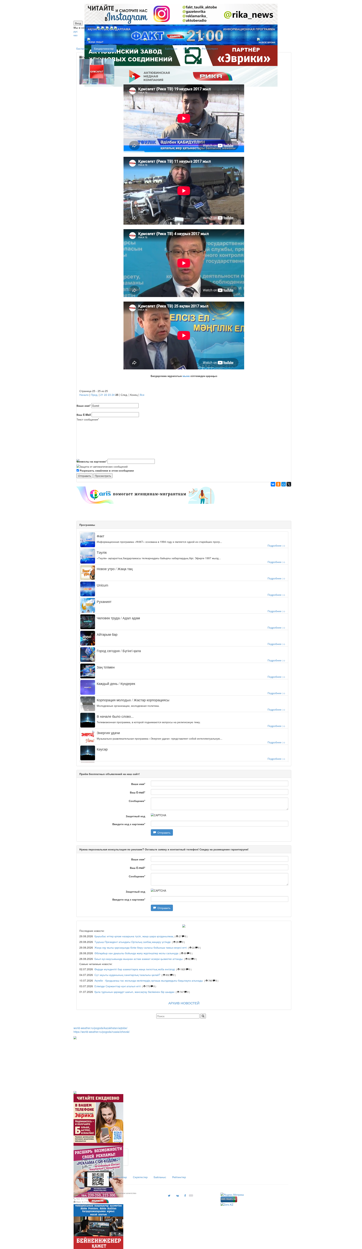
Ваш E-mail (137, 792)
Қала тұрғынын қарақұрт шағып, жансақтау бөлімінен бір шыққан (134, 992)
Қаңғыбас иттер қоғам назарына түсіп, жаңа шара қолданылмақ (134, 936)
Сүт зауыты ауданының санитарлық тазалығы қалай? (127, 975)
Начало (84, 395)
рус (76, 31)
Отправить (163, 832)
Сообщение (137, 801)
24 (113, 395)
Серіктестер (140, 1177)
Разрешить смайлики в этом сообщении (107, 470)
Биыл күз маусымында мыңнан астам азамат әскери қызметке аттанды (138, 959)
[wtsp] (115, 27)
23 (109, 395)
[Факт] (180, 2)
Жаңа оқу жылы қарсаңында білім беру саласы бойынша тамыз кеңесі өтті (140, 947)
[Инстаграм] (178, 2)
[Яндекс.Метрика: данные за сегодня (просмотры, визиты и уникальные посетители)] (232, 1194)
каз (75, 35)
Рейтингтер (179, 1177)
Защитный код (135, 816)
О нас (97, 1177)
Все (142, 395)
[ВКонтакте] (273, 484)
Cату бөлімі (127, 48)
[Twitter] (107, 27)
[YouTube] (111, 27)
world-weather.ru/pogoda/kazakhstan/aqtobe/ (100, 1028)
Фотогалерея (210, 48)
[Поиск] (203, 1016)
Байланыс (171, 48)
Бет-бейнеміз (148, 48)
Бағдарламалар (104, 48)
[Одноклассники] (278, 484)
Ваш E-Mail (84, 415)
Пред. (94, 395)
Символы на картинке (92, 461)
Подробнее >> (276, 545)
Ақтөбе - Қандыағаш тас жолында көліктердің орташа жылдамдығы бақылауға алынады (148, 980)
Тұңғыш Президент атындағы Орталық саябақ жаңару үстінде (132, 942)
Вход (78, 23)
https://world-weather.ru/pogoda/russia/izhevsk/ (102, 1032)
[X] (289, 484)
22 (105, 395)
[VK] (102, 27)
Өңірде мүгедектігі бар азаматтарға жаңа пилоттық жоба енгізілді (134, 969)
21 (101, 395)
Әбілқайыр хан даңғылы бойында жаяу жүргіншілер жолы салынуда (136, 953)
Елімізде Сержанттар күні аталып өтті (117, 986)
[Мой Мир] (283, 484)
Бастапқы (82, 48)
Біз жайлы (189, 48)
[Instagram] (98, 27)
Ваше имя (83, 405)
